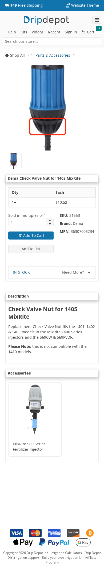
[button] (24, 5)
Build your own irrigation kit (62, 557)
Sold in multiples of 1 (27, 215)
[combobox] (52, 41)
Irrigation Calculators (66, 552)
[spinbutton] (27, 222)
